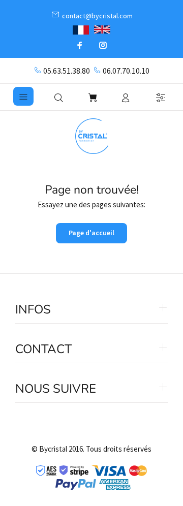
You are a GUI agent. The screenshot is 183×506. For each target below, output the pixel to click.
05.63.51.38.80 (66, 71)
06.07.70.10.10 (126, 71)
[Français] (81, 29)
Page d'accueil (91, 232)
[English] (102, 29)
